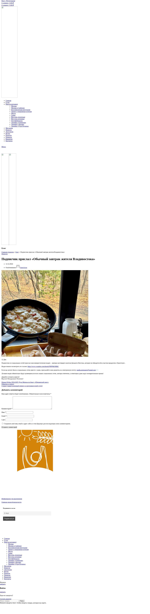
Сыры (13, 115)
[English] (5, 144)
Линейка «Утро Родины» (20, 126)
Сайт (3, 420)
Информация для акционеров (12, 499)
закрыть (3, 584)
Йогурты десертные (18, 117)
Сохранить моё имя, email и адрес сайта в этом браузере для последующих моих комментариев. (37, 424)
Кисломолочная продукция (20, 110)
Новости (5, 254)
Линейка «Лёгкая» (17, 124)
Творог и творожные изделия (21, 111)
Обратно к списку (8, 384)
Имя (4, 412)
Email (4, 416)
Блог (17, 252)
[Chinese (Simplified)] (8, 144)
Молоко (14, 106)
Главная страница (8, 252)
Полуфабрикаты (17, 121)
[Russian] (3, 144)
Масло (13, 113)
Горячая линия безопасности (11, 502)
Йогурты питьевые (17, 119)
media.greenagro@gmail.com (86, 370)
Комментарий (7, 409)
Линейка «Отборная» (18, 122)
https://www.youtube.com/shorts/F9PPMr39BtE (43, 366)
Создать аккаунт (5, 599)
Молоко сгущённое (18, 108)
